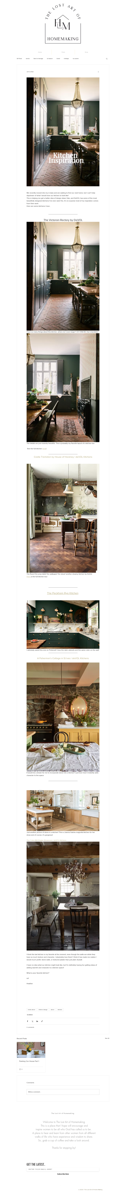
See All (107, 1038)
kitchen (60, 1009)
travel (58, 58)
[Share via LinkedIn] (37, 1021)
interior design (43, 1009)
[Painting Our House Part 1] (31, 1050)
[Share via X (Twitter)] (32, 1021)
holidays (66, 58)
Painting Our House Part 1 (29, 1061)
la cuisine (76, 58)
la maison (50, 58)
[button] (107, 58)
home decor (31, 1009)
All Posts (19, 58)
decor (52, 1009)
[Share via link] (42, 1021)
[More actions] (98, 71)
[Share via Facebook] (27, 1021)
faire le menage (38, 58)
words (28, 58)
